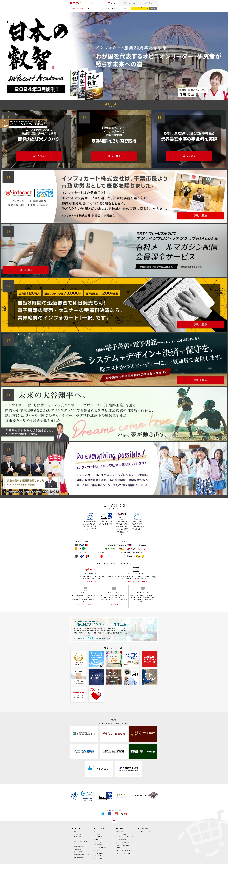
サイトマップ (98, 858)
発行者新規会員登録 (78, 857)
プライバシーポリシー (122, 842)
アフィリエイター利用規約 (125, 837)
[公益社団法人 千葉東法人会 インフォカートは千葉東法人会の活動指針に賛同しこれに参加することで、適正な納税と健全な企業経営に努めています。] (99, 769)
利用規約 (119, 831)
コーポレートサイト (144, 831)
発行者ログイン (77, 849)
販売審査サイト (99, 844)
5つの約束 (106, 8)
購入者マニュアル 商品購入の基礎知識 (136, 581)
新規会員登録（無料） (78, 8)
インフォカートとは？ (94, 8)
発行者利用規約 (122, 839)
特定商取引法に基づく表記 (123, 845)
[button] (87, 793)
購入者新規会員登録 (78, 852)
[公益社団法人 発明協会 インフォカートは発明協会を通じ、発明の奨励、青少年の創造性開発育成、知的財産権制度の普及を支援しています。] (114, 751)
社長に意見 (98, 855)
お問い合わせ (153, 8)
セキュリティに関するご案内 (124, 850)
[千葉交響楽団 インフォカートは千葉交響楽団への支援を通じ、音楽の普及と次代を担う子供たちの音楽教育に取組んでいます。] (143, 733)
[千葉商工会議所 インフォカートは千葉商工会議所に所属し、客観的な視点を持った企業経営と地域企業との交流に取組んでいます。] (128, 769)
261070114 (91, 800)
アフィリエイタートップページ (81, 834)
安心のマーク (116, 8)
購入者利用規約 (122, 834)
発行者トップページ (78, 836)
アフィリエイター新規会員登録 (81, 854)
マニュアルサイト (99, 847)
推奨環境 (119, 848)
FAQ (124, 8)
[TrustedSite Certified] (121, 795)
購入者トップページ (78, 831)
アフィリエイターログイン (80, 846)
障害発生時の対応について (123, 853)
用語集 (97, 850)
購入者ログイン (77, 844)
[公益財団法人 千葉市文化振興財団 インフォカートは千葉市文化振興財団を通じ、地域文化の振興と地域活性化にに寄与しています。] (114, 733)
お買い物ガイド (114, 604)
